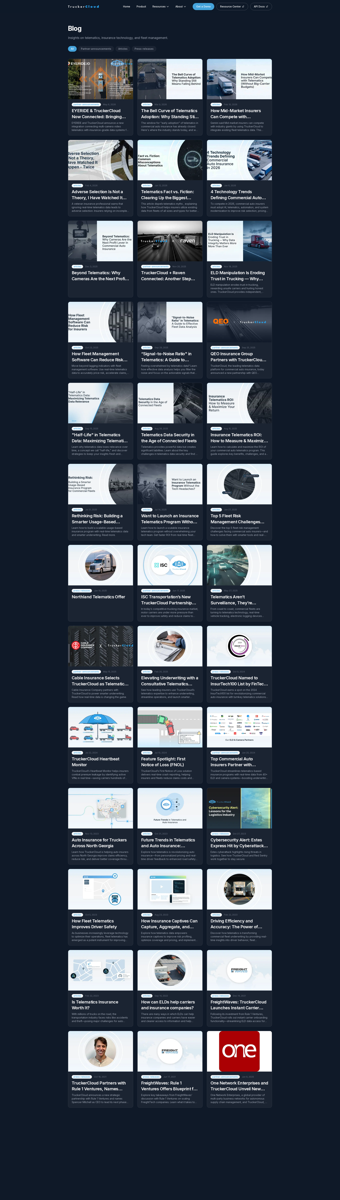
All (72, 48)
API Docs (259, 6)
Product (141, 6)
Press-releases (144, 48)
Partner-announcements (96, 48)
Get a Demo (203, 6)
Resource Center (230, 6)
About (179, 6)
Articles (123, 48)
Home (126, 6)
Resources (159, 6)
